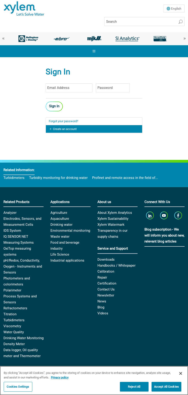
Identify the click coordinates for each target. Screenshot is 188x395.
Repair (102, 277)
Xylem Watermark (110, 225)
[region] (94, 380)
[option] (28, 38)
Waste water (59, 236)
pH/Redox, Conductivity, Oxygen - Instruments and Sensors (22, 266)
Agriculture (58, 213)
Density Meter (14, 344)
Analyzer (10, 213)
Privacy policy (60, 377)
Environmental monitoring (70, 231)
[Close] (181, 373)
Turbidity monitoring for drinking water (58, 178)
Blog (100, 307)
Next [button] (184, 38)
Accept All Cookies (166, 386)
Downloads (106, 259)
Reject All (134, 386)
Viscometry (12, 326)
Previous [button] (3, 38)
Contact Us (106, 289)
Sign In (54, 106)
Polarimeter (12, 290)
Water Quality (13, 332)
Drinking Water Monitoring (23, 338)
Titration (10, 314)
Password (102, 80)
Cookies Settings (18, 386)
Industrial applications (67, 260)
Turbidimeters (14, 178)
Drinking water (61, 225)
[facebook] (178, 215)
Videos (102, 313)
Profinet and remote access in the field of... (125, 178)
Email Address (55, 80)
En (176, 8)
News (101, 301)
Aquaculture (59, 219)
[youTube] (164, 215)
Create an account (65, 129)
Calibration (105, 271)
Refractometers (15, 308)
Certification (106, 283)
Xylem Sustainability (112, 219)
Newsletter (105, 295)
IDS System (12, 231)
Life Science (59, 254)
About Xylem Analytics (114, 213)
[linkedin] (150, 215)
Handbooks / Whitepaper (116, 265)
